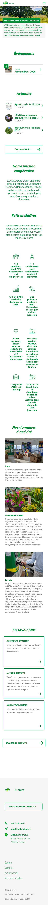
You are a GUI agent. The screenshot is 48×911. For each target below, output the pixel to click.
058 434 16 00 (18, 823)
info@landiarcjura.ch (21, 829)
